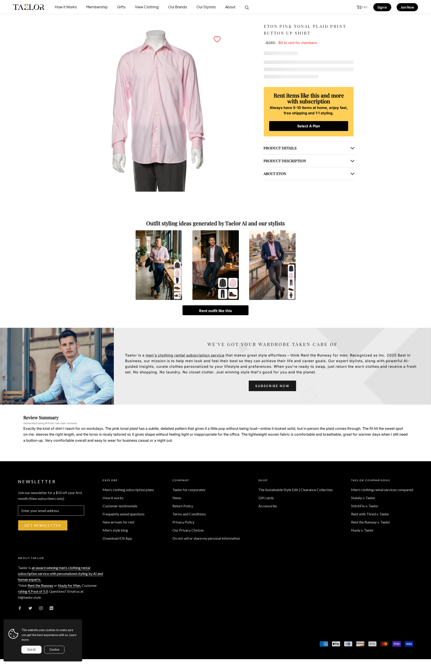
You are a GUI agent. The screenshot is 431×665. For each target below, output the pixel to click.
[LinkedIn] (51, 608)
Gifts (121, 6)
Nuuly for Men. (69, 585)
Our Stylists (206, 6)
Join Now (407, 7)
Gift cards (266, 498)
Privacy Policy (183, 522)
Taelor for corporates (188, 490)
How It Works (66, 6)
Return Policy (182, 506)
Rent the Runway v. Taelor (370, 522)
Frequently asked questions (124, 514)
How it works (113, 498)
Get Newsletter (42, 525)
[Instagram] (41, 608)
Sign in (382, 7)
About (230, 6)
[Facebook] (20, 608)
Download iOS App (117, 538)
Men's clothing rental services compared (382, 490)
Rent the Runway (40, 585)
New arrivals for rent (118, 522)
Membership (97, 6)
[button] (217, 39)
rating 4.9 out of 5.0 (33, 591)
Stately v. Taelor (363, 498)
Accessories (267, 506)
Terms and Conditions (189, 514)
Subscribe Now (272, 386)
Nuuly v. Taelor (362, 530)
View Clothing (147, 6)
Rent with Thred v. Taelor (370, 514)
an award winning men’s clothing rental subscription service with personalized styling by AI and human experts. (60, 573)
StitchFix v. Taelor (364, 506)
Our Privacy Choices (188, 530)
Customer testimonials (120, 506)
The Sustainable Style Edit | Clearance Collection (295, 490)
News (176, 498)
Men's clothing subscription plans (128, 490)
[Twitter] (30, 608)
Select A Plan (308, 126)
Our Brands (177, 6)
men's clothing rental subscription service (185, 355)
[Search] (247, 7)
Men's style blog (115, 530)
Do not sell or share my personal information (206, 538)
